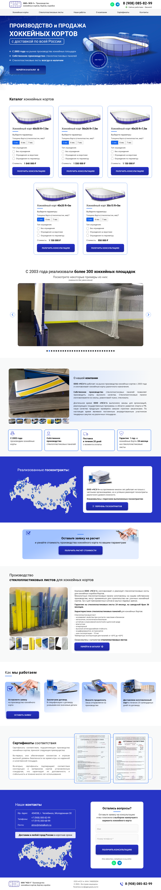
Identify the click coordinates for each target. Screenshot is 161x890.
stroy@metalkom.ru (41, 825)
